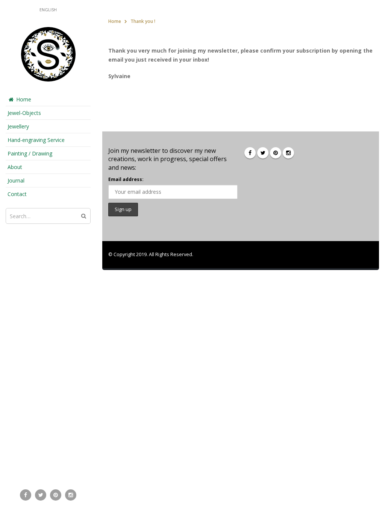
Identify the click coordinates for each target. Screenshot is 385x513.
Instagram (288, 152)
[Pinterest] (55, 495)
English (48, 9)
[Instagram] (70, 495)
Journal (16, 180)
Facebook (250, 152)
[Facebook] (25, 495)
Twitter (262, 152)
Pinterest (275, 152)
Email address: (126, 179)
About (15, 166)
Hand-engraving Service (36, 139)
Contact (17, 194)
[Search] (83, 215)
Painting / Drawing (30, 153)
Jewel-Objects (24, 112)
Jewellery (18, 126)
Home (23, 99)
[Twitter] (40, 495)
